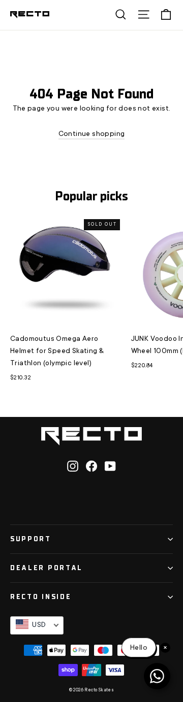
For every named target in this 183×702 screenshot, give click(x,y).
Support (30, 539)
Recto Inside (40, 597)
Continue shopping (91, 134)
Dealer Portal (46, 568)
